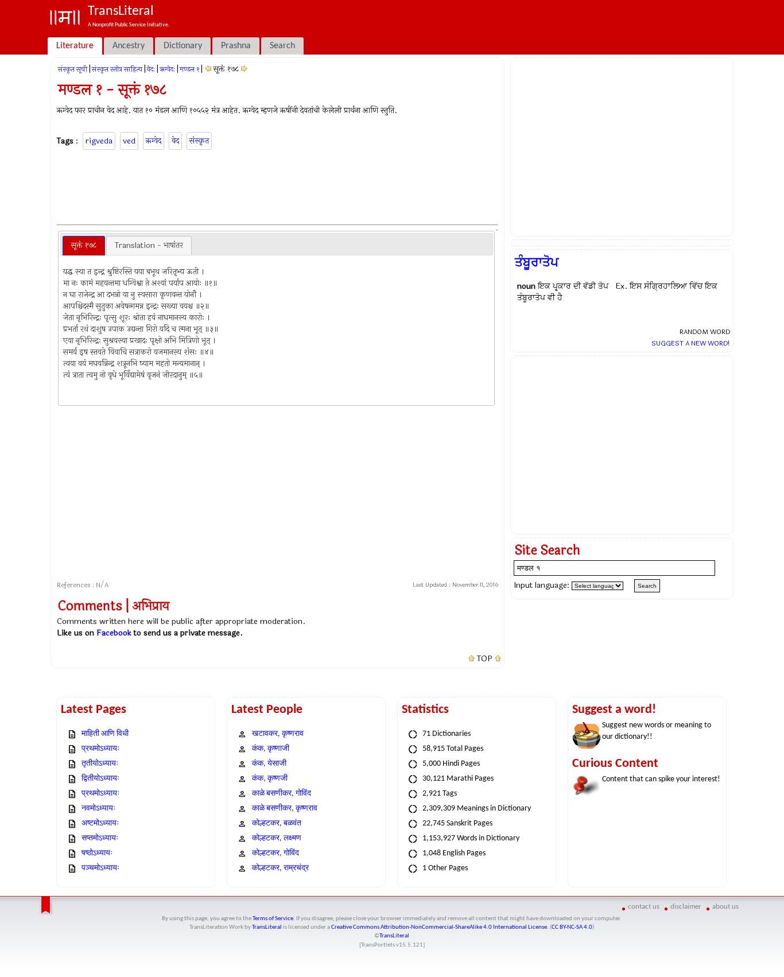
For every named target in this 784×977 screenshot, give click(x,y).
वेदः (151, 69)
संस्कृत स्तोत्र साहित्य (117, 69)
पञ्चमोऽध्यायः (100, 868)
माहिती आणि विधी (105, 734)
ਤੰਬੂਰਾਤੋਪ (536, 262)
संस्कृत (199, 141)
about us (725, 906)
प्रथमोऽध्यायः (100, 749)
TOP (485, 659)
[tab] (84, 245)
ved (129, 141)
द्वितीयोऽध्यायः (100, 778)
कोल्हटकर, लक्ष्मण (276, 838)
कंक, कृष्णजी (270, 778)
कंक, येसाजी (269, 763)
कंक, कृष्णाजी (270, 749)
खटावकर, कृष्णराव (278, 734)
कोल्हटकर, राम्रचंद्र (280, 868)
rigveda (99, 141)
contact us (643, 906)
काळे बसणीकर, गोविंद (281, 793)
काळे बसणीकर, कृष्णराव (284, 808)
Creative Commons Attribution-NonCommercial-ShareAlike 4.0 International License (439, 927)
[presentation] (83, 246)
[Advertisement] (278, 185)
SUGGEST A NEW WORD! (690, 343)
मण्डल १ (189, 69)
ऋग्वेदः (167, 69)
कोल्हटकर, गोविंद (275, 853)
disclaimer (685, 906)
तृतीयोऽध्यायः (99, 763)
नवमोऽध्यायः (98, 808)
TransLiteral (267, 927)
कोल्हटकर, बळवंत (276, 823)
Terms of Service (273, 919)
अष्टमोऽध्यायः (100, 823)
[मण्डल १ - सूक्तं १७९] (244, 69)
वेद (175, 141)
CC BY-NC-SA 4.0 (572, 927)
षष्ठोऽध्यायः (96, 853)
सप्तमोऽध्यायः (99, 838)
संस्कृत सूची (72, 69)
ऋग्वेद (153, 141)
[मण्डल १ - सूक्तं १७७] (208, 69)
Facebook (113, 633)
